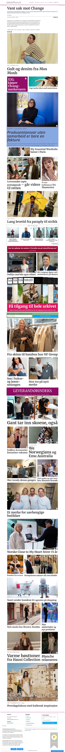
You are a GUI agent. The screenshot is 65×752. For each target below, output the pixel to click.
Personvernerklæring (30, 723)
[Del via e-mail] (57, 17)
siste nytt (33, 29)
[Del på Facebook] (54, 17)
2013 (15, 29)
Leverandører (31, 2)
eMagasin (55, 2)
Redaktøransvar (29, 724)
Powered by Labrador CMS (32, 750)
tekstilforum (10, 29)
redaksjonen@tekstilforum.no (12, 719)
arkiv (23, 29)
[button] (9, 234)
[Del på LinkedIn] (55, 17)
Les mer (29, 730)
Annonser (42, 2)
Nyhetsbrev (50, 2)
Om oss (46, 2)
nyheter (27, 29)
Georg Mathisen (10, 722)
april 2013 (19, 29)
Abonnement (37, 2)
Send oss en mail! (55, 244)
